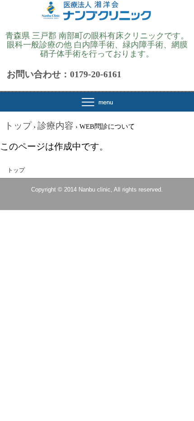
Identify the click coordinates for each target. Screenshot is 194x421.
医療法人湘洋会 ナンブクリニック (97, 19)
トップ (16, 170)
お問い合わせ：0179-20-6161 (64, 74)
